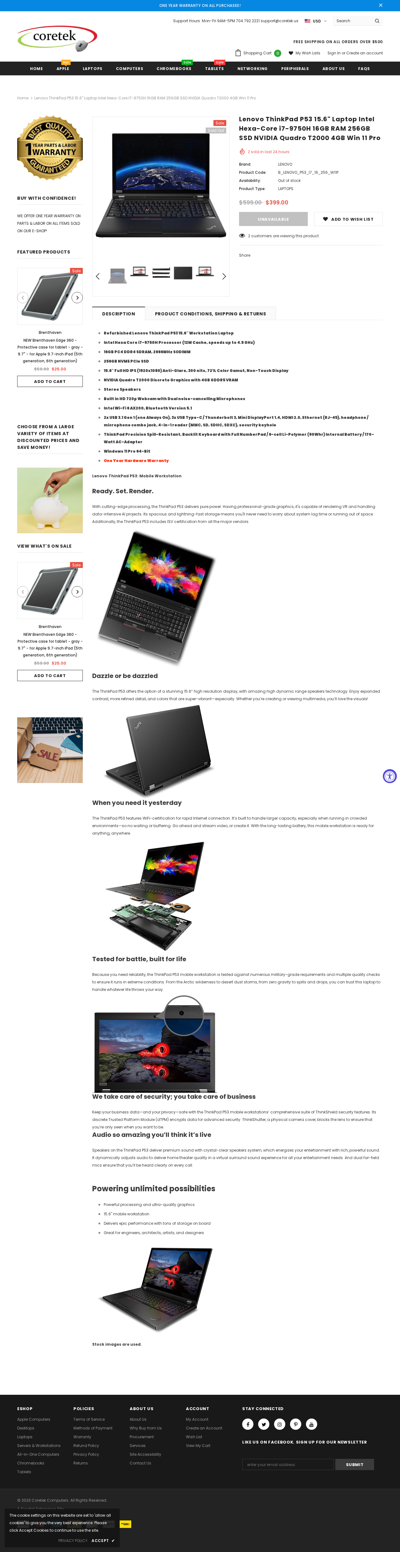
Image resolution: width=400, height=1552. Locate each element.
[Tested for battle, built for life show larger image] (154, 895)
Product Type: (252, 188)
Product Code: (253, 172)
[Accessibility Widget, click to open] (390, 776)
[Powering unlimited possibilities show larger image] (154, 1042)
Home (22, 98)
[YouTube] (311, 1424)
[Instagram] (279, 1424)
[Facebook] (247, 1424)
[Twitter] (263, 1424)
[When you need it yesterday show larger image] (154, 750)
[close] (381, 6)
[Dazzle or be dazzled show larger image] (154, 598)
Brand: (245, 164)
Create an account (364, 53)
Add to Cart (50, 381)
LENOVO (285, 164)
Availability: (250, 180)
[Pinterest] (295, 1424)
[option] (50, 327)
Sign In (335, 53)
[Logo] (57, 41)
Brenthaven (50, 332)
